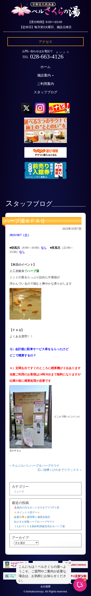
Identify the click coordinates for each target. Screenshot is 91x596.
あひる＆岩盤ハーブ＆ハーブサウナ (34, 521)
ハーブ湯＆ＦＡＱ (24, 221)
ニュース (19, 491)
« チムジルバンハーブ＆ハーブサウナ (34, 465)
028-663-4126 (46, 56)
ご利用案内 (45, 84)
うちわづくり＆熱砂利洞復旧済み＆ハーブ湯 (39, 526)
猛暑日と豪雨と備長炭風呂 (32, 517)
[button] (80, 585)
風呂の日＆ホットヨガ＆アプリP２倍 (38, 507)
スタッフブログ (45, 92)
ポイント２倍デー (27, 512)
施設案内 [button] (44, 75)
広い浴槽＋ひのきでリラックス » (59, 469)
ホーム (45, 67)
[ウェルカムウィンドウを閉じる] (69, 562)
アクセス (45, 41)
